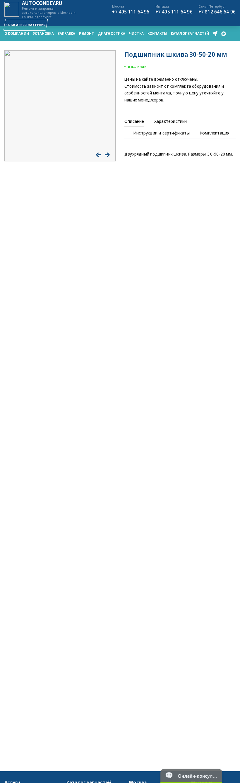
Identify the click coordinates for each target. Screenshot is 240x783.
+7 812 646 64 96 (217, 9)
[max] (224, 34)
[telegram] (215, 34)
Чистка (136, 33)
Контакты (157, 33)
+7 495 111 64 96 (130, 9)
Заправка (67, 33)
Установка (43, 33)
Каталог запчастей (190, 33)
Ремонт (86, 33)
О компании (16, 33)
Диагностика (111, 33)
